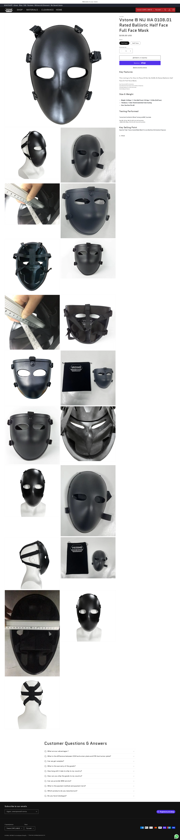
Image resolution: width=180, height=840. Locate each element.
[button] (20, 10)
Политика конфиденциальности (37, 835)
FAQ (24, 5)
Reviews (30, 5)
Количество (122, 47)
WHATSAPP (8, 5)
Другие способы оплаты (140, 67)
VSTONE (12, 835)
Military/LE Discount (42, 5)
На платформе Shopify (20, 835)
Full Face (124, 43)
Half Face (135, 43)
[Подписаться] (36, 811)
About (16, 5)
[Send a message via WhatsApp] (176, 836)
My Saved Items (57, 5)
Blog (20, 5)
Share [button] (123, 136)
